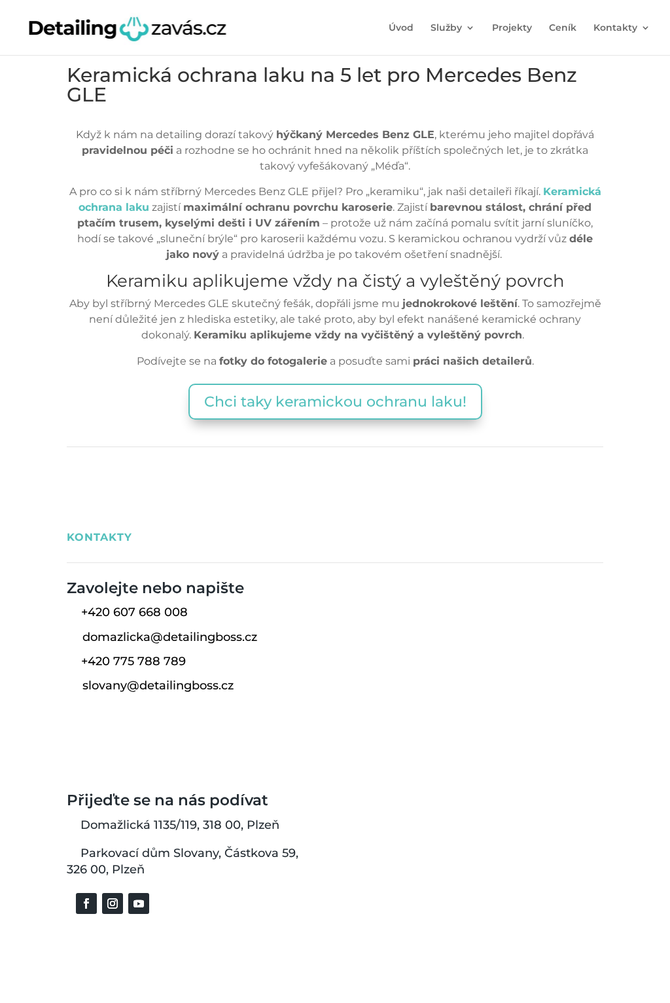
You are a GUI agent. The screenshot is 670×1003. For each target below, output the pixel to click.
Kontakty (615, 28)
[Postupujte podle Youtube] (138, 903)
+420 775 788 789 (133, 661)
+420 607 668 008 (134, 612)
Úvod (401, 28)
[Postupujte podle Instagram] (112, 903)
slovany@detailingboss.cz (158, 685)
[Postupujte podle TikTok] (164, 903)
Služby (446, 28)
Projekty (512, 28)
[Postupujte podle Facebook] (86, 903)
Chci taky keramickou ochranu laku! (335, 401)
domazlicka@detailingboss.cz (169, 637)
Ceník (562, 28)
